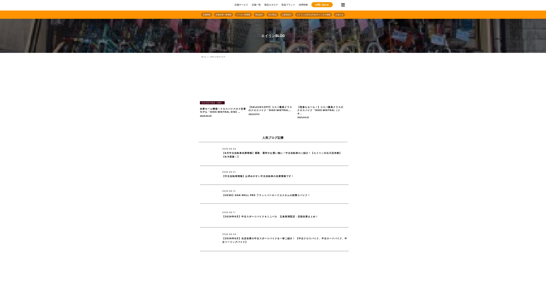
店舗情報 (207, 14)
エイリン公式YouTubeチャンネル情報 (313, 14)
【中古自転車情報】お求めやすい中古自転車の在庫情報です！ (258, 176)
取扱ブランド (288, 4)
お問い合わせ (322, 4)
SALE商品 (272, 14)
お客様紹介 (287, 14)
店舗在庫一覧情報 (223, 14)
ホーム (203, 57)
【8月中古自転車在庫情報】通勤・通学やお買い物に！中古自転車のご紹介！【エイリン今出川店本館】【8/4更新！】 (282, 155)
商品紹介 (259, 14)
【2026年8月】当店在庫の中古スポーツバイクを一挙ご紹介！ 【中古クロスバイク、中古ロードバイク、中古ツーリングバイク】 (284, 240)
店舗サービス (241, 4)
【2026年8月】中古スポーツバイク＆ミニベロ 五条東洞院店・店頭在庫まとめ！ (270, 216)
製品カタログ (271, 4)
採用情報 (303, 4)
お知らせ (339, 14)
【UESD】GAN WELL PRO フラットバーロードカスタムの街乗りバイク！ (266, 195)
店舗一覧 (256, 4)
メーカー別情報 (243, 14)
